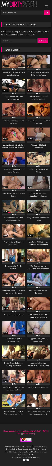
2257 (19, 434)
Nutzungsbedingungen (12, 431)
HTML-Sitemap (29, 434)
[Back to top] (44, 458)
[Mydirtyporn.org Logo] (21, 4)
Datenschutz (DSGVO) (32, 431)
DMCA (45, 431)
